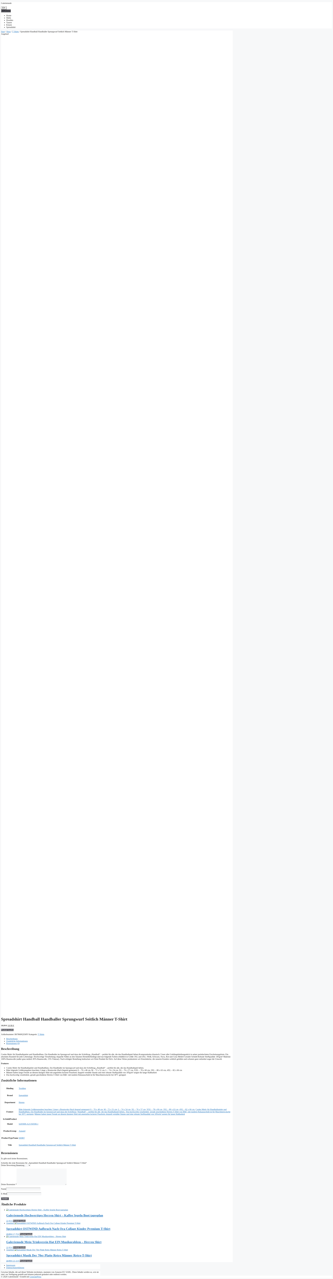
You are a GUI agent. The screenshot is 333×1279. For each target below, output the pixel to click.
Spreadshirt (10, 27)
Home (8, 15)
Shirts (8, 18)
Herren (21, 1102)
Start (3, 32)
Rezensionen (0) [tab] (13, 1043)
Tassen (9, 22)
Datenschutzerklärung (15, 1268)
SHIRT (22, 1138)
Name (3, 1189)
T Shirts (15, 32)
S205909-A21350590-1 (28, 1124)
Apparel (22, 1131)
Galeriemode (6, 3)
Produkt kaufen (7, 1030)
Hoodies (9, 20)
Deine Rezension (9, 1184)
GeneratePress (35, 1277)
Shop (8, 32)
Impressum (10, 1265)
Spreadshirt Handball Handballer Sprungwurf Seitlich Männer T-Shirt (47, 1145)
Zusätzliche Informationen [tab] (17, 1041)
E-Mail (4, 1194)
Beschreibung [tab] (12, 1039)
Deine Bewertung (8, 1165)
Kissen (9, 25)
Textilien (22, 1088)
